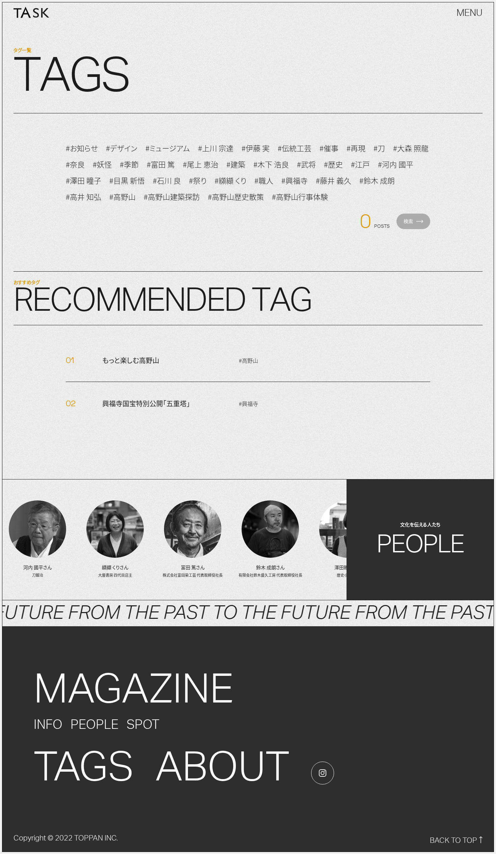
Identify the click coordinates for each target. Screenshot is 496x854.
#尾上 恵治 (200, 164)
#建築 (235, 164)
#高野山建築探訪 (172, 196)
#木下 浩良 (271, 164)
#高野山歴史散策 (236, 196)
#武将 (306, 164)
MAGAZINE (134, 690)
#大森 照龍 (411, 147)
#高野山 (122, 196)
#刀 (379, 147)
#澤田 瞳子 (83, 180)
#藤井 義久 (333, 180)
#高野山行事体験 (300, 196)
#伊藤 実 (256, 147)
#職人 (263, 180)
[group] (37, 539)
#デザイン (121, 147)
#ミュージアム (167, 147)
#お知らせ (82, 147)
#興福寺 (294, 180)
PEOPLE (94, 724)
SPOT (143, 724)
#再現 (356, 147)
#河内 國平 (395, 164)
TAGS (84, 768)
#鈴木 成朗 (377, 180)
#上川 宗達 (215, 147)
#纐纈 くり (230, 180)
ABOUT (223, 768)
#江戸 (360, 164)
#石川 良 (167, 180)
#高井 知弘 (83, 196)
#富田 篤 (161, 164)
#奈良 (75, 164)
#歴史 (333, 164)
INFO (48, 724)
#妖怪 (102, 164)
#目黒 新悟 (127, 180)
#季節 (129, 164)
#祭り (197, 180)
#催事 (329, 147)
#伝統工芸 (294, 147)
